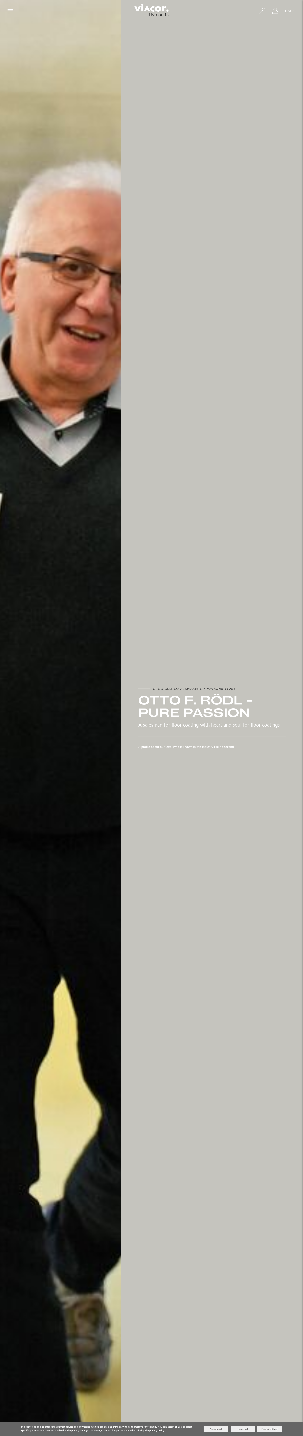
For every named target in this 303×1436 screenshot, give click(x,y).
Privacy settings (269, 1429)
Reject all (243, 1429)
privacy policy (156, 1431)
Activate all (216, 1429)
